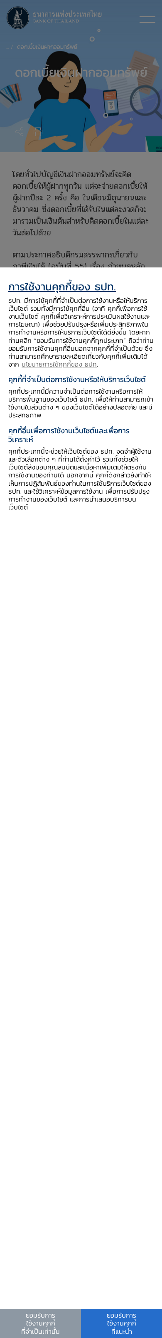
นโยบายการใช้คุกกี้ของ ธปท (59, 364)
